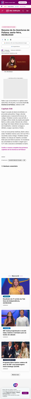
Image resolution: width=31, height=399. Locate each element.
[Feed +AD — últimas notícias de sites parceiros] (2, 6)
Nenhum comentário (5, 51)
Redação (7, 50)
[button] (25, 393)
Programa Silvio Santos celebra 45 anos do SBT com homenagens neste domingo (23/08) (15, 364)
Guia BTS (17, 6)
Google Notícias (16, 46)
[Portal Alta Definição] (15, 385)
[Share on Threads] (11, 40)
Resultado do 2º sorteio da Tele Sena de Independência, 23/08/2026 (14, 301)
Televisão (6, 328)
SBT (24, 160)
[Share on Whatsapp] (8, 40)
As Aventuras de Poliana (8, 27)
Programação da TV (9, 359)
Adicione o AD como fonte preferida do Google (16, 42)
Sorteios (6, 296)
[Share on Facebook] (2, 40)
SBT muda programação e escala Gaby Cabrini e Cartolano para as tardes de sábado (14, 333)
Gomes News (11, 6)
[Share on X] (5, 40)
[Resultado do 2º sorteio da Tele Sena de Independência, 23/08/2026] (15, 286)
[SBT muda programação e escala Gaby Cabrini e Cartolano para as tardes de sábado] (15, 318)
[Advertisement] (15, 19)
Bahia (5, 6)
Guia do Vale (23, 6)
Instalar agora (22, 2)
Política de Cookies (10, 392)
